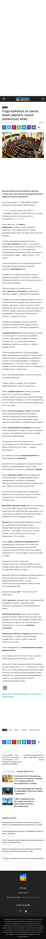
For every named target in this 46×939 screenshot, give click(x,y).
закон (10, 730)
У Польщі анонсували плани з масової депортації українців (23, 858)
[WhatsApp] (19, 127)
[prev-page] (21, 811)
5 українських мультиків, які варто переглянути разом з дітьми (34, 757)
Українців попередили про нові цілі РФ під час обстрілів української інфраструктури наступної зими (21, 850)
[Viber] (29, 127)
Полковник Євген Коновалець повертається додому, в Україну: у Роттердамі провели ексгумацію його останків (22, 824)
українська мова (34, 730)
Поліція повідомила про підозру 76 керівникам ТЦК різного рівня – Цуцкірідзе (28, 791)
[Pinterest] (14, 127)
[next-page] (24, 811)
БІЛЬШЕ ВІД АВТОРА (25, 771)
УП (36, 205)
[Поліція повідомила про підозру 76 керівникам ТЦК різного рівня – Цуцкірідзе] (7, 791)
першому (7, 211)
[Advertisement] (23, 24)
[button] (3, 99)
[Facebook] (4, 127)
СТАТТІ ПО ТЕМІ (8, 771)
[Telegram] (24, 127)
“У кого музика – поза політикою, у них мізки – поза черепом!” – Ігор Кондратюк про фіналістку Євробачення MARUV (12, 759)
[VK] (34, 127)
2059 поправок (18, 219)
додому (4, 104)
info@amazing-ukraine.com (29, 897)
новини (16, 730)
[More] (39, 127)
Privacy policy (23, 893)
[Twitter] (9, 127)
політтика (24, 730)
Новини (11, 104)
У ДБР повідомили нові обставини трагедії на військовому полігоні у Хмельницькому (22, 841)
